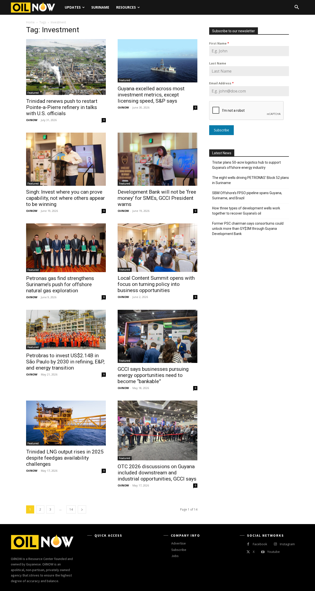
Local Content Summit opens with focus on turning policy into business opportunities (156, 284)
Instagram (287, 544)
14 (71, 509)
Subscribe (221, 130)
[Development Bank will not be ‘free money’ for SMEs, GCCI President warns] (157, 159)
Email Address (221, 83)
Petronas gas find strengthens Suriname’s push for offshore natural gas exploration (60, 284)
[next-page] (82, 509)
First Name (219, 43)
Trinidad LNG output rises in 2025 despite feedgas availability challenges (65, 458)
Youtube (273, 551)
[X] (248, 552)
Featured (33, 92)
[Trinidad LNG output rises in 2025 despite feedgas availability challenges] (66, 423)
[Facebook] (248, 544)
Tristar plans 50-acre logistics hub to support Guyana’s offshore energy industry (246, 165)
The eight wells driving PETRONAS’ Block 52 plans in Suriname (250, 180)
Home (30, 22)
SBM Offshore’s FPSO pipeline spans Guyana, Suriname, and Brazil (247, 195)
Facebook (260, 544)
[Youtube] (263, 552)
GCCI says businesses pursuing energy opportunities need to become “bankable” (153, 375)
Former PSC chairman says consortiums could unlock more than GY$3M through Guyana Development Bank (248, 228)
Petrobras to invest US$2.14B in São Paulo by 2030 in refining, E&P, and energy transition (65, 362)
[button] (296, 7)
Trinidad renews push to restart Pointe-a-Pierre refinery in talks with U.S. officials (61, 107)
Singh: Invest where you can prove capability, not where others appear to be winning (65, 198)
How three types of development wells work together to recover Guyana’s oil (246, 210)
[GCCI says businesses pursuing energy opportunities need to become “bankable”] (157, 336)
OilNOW (31, 120)
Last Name (217, 63)
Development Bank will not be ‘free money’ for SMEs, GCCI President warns (157, 198)
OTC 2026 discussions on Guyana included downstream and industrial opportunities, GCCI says (157, 473)
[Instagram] (275, 544)
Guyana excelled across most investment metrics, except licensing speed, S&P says (151, 95)
